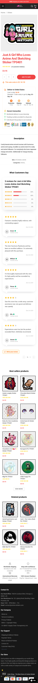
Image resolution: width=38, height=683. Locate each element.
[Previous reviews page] (24, 357)
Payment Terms (6, 638)
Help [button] (34, 680)
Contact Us (4, 643)
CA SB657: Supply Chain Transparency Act (14, 625)
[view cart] (35, 6)
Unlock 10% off (4, 674)
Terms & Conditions (7, 617)
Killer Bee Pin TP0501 (9, 547)
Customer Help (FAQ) (8, 646)
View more (19, 489)
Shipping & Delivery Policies (9, 635)
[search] (32, 6)
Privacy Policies (6, 620)
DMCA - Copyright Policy (9, 623)
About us (4, 614)
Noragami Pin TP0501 (27, 449)
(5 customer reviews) (18, 67)
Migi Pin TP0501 (7, 476)
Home (3, 13)
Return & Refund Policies (9, 641)
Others (9, 13)
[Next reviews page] (34, 357)
